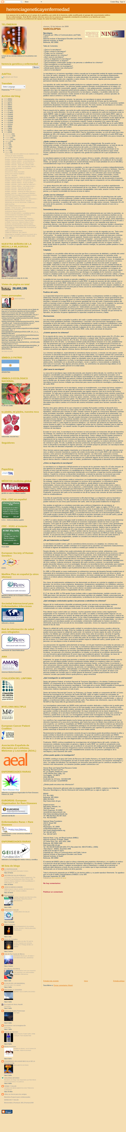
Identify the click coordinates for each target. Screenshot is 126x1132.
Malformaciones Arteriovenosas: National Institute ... (20, 220)
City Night (16, 1012)
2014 (6, 122)
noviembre (8, 136)
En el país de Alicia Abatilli (13, 1004)
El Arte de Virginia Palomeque (14, 1011)
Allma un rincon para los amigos (15, 1094)
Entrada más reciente (51, 981)
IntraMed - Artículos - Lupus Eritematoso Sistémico (20, 193)
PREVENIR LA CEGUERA (13, 990)
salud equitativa (19, 298)
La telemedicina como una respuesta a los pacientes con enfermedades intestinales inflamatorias (25, 972)
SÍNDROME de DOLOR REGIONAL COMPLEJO (20, 202)
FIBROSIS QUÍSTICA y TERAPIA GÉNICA (17, 197)
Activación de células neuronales (14, 172)
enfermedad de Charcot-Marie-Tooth (16, 216)
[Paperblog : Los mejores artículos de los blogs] (8, 475)
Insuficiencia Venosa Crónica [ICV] (15, 211)
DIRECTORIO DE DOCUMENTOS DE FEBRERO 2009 (21, 154)
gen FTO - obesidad (11, 175)
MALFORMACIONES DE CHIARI (15, 206)
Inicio (86, 981)
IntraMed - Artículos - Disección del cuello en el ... (19, 188)
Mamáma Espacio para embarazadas (17, 1097)
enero (7, 238)
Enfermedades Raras (11, 170)
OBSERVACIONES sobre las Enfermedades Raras (20, 179)
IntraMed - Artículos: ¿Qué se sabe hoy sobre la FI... (20, 184)
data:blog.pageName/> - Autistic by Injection (18, 177)
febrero (7, 152)
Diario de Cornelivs (11, 939)
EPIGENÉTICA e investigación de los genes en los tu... (21, 195)
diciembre (8, 134)
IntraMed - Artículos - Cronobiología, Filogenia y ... (20, 218)
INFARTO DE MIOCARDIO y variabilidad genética (20, 213)
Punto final (7, 1027)
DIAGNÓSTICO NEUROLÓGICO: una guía (18, 200)
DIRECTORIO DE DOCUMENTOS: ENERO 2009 (20, 236)
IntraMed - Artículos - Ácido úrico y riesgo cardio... (20, 164)
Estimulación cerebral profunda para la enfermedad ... (21, 225)
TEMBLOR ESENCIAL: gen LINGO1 (16, 232)
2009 (6, 132)
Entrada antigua (118, 981)
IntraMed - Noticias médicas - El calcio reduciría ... (20, 163)
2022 (6, 107)
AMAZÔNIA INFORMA (11, 1078)
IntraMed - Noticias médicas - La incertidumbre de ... (20, 161)
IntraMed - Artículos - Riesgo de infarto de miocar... (20, 159)
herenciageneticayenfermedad (37, 9)
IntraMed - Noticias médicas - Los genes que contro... (21, 181)
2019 (6, 112)
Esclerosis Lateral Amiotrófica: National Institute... (19, 224)
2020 (6, 110)
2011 (6, 128)
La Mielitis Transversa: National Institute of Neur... (19, 222)
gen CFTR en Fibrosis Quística (14, 157)
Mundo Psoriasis (10, 1046)
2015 (6, 120)
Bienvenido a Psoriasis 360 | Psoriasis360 (19, 1102)
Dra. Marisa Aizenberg (12, 968)
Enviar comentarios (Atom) (63, 985)
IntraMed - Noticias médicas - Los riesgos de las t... (20, 186)
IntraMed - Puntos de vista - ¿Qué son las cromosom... (21, 207)
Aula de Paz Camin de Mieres (14, 954)
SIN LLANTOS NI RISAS (21, 1065)
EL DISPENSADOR (10, 869)
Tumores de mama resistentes (14, 155)
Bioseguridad (9, 895)
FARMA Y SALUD (10, 1086)
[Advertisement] (61, 962)
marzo (7, 150)
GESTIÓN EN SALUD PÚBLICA (15, 875)
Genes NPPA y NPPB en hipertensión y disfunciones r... (21, 199)
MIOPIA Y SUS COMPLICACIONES (24, 991)
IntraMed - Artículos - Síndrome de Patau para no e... (20, 191)
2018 (6, 114)
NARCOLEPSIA (9, 204)
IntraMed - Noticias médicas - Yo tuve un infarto (19, 182)
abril (6, 148)
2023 (6, 105)
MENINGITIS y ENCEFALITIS (14, 209)
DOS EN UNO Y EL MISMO (12, 985)
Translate (18, 90)
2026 (6, 99)
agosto (7, 141)
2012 (6, 126)
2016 (6, 118)
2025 (6, 101)
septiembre (8, 139)
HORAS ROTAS (9, 924)
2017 (6, 116)
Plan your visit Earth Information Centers (16, 871)
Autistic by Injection (11, 1032)
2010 (6, 130)
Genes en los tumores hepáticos (14, 173)
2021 (6, 108)
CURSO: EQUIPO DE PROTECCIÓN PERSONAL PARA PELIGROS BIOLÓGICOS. (25, 899)
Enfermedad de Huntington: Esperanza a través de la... (21, 234)
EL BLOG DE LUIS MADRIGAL (14, 983)
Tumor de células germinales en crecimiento (18, 168)
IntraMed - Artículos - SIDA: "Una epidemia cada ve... (21, 166)
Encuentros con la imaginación (15, 1025)
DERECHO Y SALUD (11, 910)
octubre (7, 137)
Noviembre (7, 1006)
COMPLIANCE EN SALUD (22, 912)
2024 (6, 103)
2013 (6, 124)
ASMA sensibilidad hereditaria (13, 230)
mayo (7, 146)
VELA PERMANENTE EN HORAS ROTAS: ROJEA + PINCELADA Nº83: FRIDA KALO (25, 928)
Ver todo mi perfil (7, 351)
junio (6, 145)
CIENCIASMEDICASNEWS (13, 887)
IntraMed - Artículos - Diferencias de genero (18, 189)
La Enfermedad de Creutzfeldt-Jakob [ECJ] (18, 215)
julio (6, 143)
